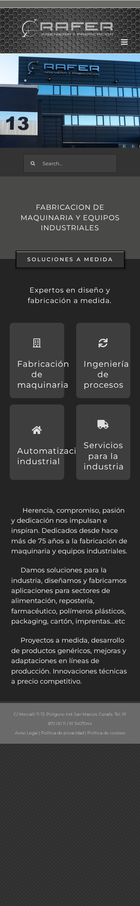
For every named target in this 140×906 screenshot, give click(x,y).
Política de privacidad (62, 732)
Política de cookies (106, 732)
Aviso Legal (26, 732)
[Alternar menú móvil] (125, 42)
